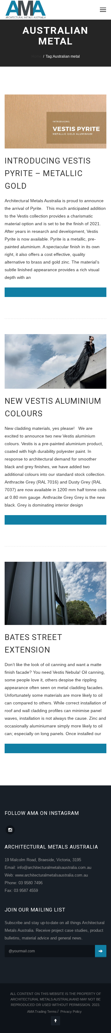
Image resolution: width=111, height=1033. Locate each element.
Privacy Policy (71, 1011)
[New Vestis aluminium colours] (55, 361)
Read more (21, 292)
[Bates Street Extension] (55, 593)
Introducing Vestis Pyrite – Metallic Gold (48, 173)
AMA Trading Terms (42, 1011)
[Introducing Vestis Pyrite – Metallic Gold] (55, 121)
